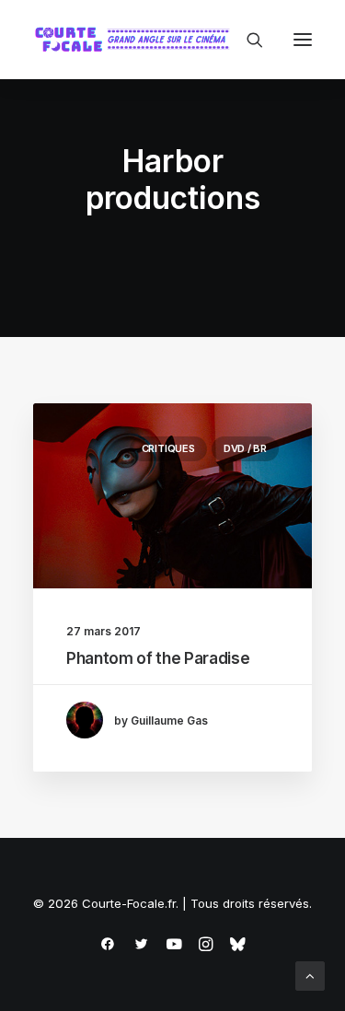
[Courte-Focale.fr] (136, 39)
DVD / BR (245, 448)
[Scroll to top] (310, 974)
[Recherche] (246, 39)
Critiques (168, 448)
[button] (302, 39)
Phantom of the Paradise (157, 658)
